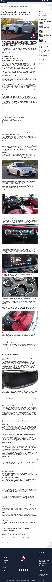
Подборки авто (5, 566)
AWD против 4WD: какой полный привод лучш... (46, 51)
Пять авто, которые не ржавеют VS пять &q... (46, 63)
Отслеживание (5, 562)
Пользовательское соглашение (11, 580)
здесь (34, 49)
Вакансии (4, 567)
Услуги (4, 570)
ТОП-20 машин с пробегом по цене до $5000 (45, 47)
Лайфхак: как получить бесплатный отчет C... (44, 55)
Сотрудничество (6, 568)
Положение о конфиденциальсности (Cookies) (23, 580)
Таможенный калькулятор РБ (5, 561)
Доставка (4, 558)
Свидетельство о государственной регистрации (39, 580)
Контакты (4, 571)
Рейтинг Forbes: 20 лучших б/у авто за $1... (46, 59)
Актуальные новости (5, 564)
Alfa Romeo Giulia (5, 52)
